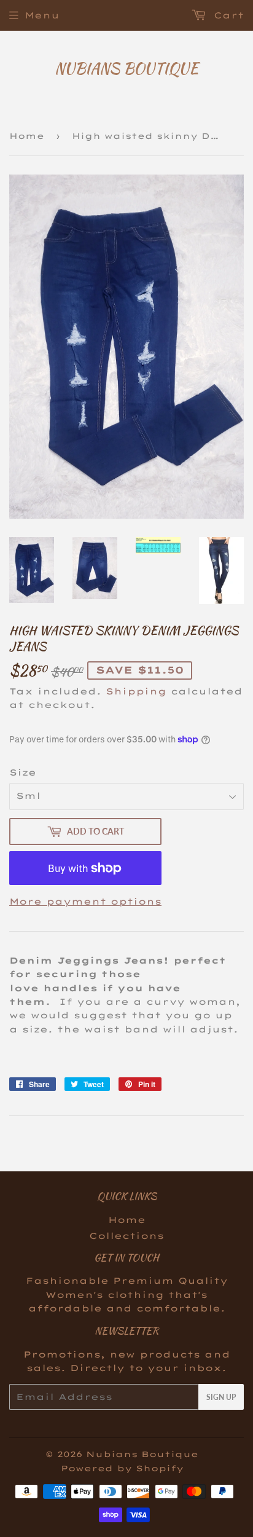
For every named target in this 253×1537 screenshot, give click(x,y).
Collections (126, 1235)
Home (26, 136)
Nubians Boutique (126, 68)
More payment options (85, 901)
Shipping (136, 691)
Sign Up (221, 1397)
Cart (226, 15)
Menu (42, 15)
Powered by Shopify (122, 1468)
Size (22, 772)
